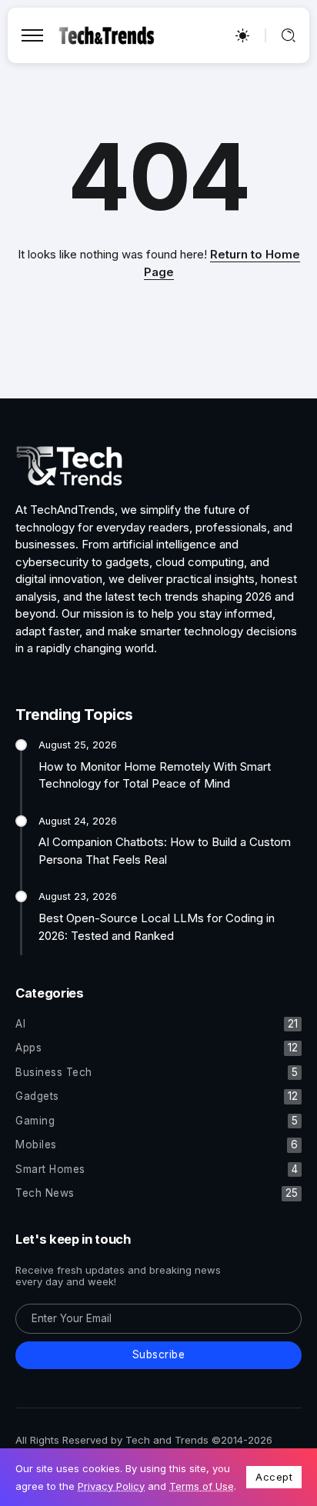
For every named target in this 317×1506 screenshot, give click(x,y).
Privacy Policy (111, 1486)
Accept (273, 1477)
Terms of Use (201, 1486)
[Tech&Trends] (106, 34)
